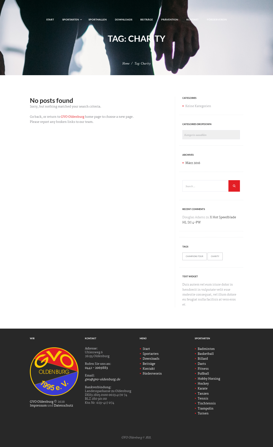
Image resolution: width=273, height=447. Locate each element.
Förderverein (152, 373)
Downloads (151, 358)
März (192, 163)
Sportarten (151, 353)
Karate (203, 388)
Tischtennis (207, 403)
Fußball (203, 373)
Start (146, 349)
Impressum (38, 405)
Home (125, 63)
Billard (203, 358)
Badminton (206, 349)
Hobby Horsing (209, 378)
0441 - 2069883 (96, 368)
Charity (215, 256)
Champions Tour (194, 256)
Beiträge (149, 364)
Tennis (203, 398)
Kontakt (149, 368)
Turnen (203, 413)
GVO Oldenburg (72, 116)
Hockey (203, 383)
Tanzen (203, 393)
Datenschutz (63, 405)
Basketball (206, 353)
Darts (202, 364)
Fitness (203, 368)
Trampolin (205, 408)
